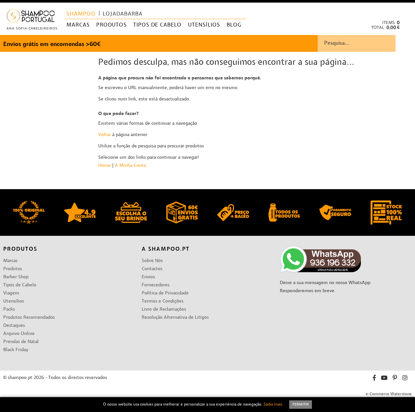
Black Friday (15, 350)
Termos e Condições (163, 301)
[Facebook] (374, 379)
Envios (148, 277)
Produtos (12, 269)
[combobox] (366, 43)
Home (104, 166)
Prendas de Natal (21, 342)
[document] (207, 404)
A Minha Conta (130, 166)
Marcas (10, 261)
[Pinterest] (395, 379)
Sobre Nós (152, 261)
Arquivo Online (19, 334)
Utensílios (13, 301)
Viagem (11, 293)
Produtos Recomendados (29, 318)
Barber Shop (16, 277)
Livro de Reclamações (164, 309)
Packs (9, 309)
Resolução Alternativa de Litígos (175, 318)
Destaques (14, 326)
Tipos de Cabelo (19, 285)
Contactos (152, 269)
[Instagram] (405, 379)
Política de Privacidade (165, 293)
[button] (405, 10)
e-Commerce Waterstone (389, 394)
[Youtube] (384, 379)
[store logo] (30, 17)
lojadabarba (123, 14)
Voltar (104, 135)
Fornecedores (156, 285)
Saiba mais (273, 404)
